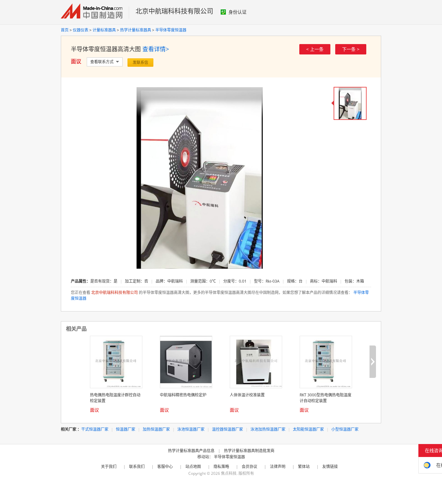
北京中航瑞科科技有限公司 (174, 11)
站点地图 (193, 466)
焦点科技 (229, 473)
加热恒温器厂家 (156, 429)
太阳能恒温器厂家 (308, 429)
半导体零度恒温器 (170, 30)
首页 (65, 30)
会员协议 (249, 466)
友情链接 (330, 466)
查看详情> (155, 49)
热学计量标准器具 (135, 30)
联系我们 (137, 466)
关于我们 (108, 466)
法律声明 (277, 466)
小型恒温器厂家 (345, 429)
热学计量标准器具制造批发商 (249, 450)
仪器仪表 (80, 30)
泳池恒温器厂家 (190, 429)
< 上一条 (315, 49)
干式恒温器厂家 (94, 429)
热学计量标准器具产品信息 (191, 450)
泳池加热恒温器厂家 (267, 429)
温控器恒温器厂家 (227, 429)
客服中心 (165, 466)
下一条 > (350, 49)
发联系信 (140, 62)
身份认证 (237, 12)
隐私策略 (221, 466)
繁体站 (304, 466)
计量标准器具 (104, 30)
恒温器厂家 (125, 429)
